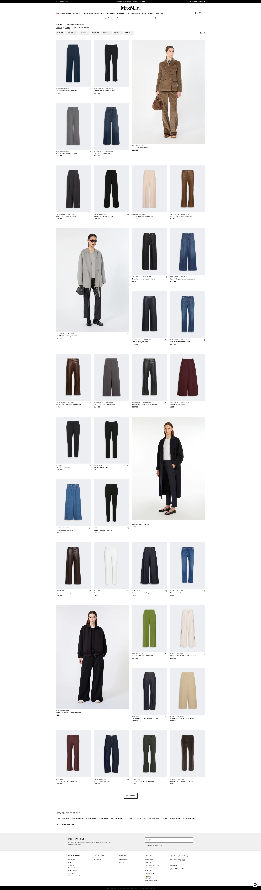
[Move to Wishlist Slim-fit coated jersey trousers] (204, 214)
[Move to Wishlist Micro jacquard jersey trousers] (90, 152)
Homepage (59, 27)
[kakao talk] (175, 860)
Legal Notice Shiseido (151, 880)
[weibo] (171, 860)
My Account (97, 860)
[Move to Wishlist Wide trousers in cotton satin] (128, 403)
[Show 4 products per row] (204, 32)
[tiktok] (188, 856)
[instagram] (171, 856)
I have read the (154, 845)
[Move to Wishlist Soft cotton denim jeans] (90, 528)
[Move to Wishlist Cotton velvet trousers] (204, 146)
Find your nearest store (198, 1)
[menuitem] (57, 13)
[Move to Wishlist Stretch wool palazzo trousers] (90, 89)
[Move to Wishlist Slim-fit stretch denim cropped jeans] (204, 591)
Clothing (67, 27)
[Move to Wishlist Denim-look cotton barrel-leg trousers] (166, 716)
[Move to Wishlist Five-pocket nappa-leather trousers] (90, 403)
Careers (121, 862)
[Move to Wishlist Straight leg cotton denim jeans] (166, 277)
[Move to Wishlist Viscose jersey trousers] (90, 465)
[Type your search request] (155, 18)
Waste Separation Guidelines (76, 876)
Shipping (71, 865)
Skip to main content (8, 1)
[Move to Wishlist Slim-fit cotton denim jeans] (204, 340)
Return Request (72, 870)
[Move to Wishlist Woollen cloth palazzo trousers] (90, 214)
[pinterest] (192, 856)
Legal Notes (148, 870)
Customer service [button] (72, 2)
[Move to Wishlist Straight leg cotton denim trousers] (204, 277)
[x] (179, 856)
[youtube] (183, 856)
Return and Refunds (74, 868)
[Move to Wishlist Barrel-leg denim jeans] (128, 779)
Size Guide (71, 873)
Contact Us (71, 860)
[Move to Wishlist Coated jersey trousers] (166, 340)
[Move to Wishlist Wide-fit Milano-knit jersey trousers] (128, 711)
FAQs (69, 862)
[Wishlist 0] (200, 13)
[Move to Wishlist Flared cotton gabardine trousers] (204, 716)
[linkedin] (183, 860)
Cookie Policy (149, 862)
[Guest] (195, 13)
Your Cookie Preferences (152, 865)
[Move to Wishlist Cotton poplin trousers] (204, 403)
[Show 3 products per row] (201, 32)
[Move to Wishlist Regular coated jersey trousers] (90, 591)
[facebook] (175, 856)
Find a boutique (123, 860)
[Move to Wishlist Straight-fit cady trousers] (128, 528)
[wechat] (179, 860)
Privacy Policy (158, 845)
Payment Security (150, 873)
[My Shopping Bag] (204, 13)
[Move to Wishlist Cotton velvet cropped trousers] (204, 779)
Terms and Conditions (151, 868)
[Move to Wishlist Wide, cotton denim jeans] (128, 152)
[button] (255, 884)
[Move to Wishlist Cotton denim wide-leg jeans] (166, 591)
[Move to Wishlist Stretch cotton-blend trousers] (128, 89)
